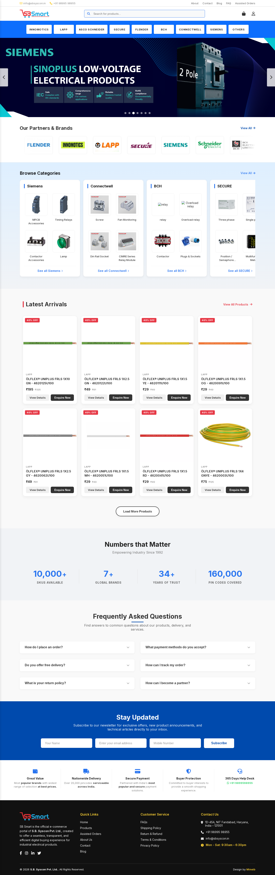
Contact (208, 3)
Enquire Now (62, 397)
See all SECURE (239, 270)
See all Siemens (48, 270)
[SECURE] (131, 145)
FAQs (144, 822)
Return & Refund (151, 834)
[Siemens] (166, 145)
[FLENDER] (29, 145)
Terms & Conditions (153, 839)
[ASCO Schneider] (200, 145)
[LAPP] (97, 145)
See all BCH (175, 270)
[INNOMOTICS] (63, 145)
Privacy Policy (150, 845)
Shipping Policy (151, 828)
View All (246, 128)
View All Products (235, 304)
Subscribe (219, 743)
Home (84, 822)
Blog (219, 3)
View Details (38, 397)
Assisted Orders (245, 3)
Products (86, 828)
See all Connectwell (112, 270)
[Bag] (244, 13)
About (194, 3)
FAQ (228, 3)
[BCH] (234, 145)
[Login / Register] (253, 13)
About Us (86, 839)
